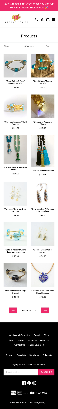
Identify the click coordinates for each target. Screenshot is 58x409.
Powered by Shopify (37, 403)
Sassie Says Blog (36, 345)
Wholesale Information (19, 335)
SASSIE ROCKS (21, 403)
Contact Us (19, 345)
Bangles (9, 355)
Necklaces (34, 355)
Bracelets (21, 355)
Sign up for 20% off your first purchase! (29, 364)
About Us (44, 340)
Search (37, 335)
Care (11, 340)
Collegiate (47, 355)
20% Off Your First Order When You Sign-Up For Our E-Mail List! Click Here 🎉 (29, 5)
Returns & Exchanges (27, 340)
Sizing (46, 335)
